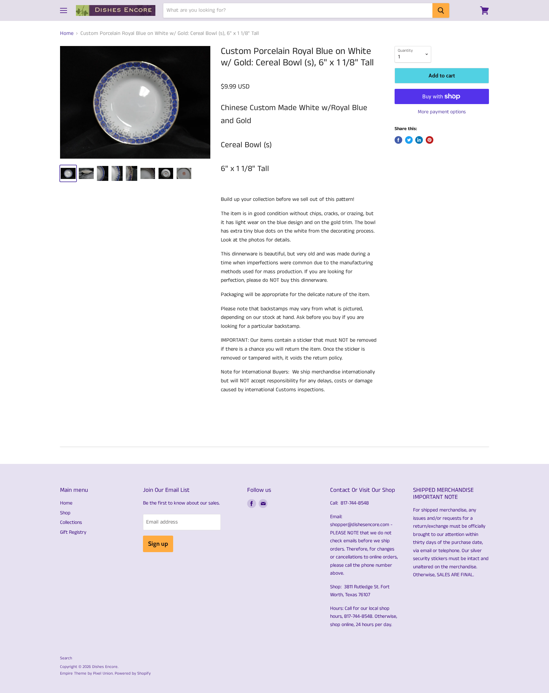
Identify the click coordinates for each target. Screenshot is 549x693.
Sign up (158, 543)
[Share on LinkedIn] (419, 140)
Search (66, 658)
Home (66, 33)
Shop (65, 513)
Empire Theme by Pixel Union (86, 673)
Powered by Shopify (133, 673)
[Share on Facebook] (398, 140)
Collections (71, 522)
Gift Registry (73, 532)
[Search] (440, 10)
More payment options (442, 112)
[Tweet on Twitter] (409, 140)
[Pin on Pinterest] (429, 140)
